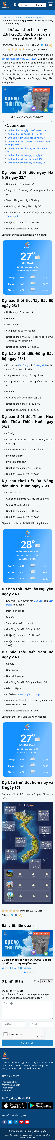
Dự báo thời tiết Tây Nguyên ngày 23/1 (27, 155)
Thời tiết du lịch (9, 1082)
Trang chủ (6, 17)
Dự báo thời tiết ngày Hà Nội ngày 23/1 (27, 130)
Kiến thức (6, 1090)
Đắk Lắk (38, 600)
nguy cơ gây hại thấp (28, 694)
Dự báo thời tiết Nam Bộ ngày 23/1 (25, 158)
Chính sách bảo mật (41, 1135)
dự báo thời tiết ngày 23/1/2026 (19, 58)
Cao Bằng (23, 365)
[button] (21, 972)
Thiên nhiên (7, 1087)
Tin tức (18, 17)
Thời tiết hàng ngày (34, 17)
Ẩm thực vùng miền (11, 1084)
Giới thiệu (8, 1135)
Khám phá (17, 1135)
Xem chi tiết (12, 216)
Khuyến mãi (27, 1135)
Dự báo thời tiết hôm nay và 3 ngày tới (26, 162)
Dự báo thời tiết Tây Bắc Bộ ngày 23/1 (26, 134)
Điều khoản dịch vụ (27, 1137)
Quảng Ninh (40, 365)
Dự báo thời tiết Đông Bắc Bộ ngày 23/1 (27, 137)
